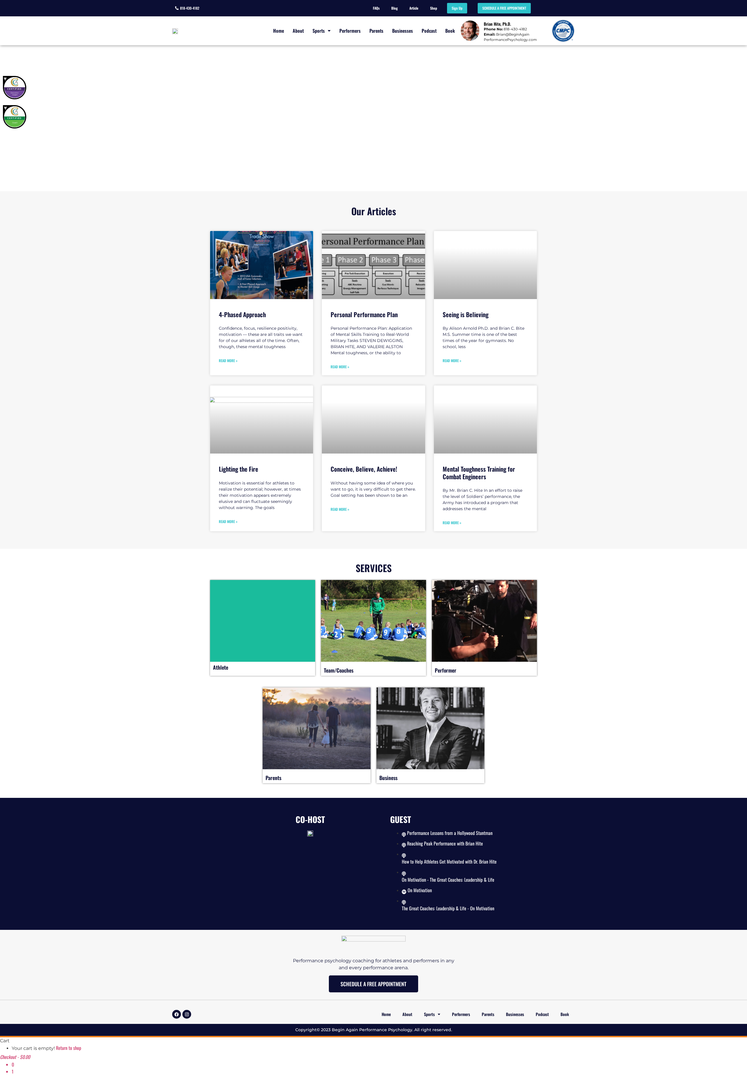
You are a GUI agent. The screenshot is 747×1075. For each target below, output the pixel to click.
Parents (376, 30)
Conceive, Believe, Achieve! (364, 468)
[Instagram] (186, 1014)
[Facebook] (176, 1014)
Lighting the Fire (238, 468)
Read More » (228, 360)
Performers (350, 30)
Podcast (429, 30)
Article (413, 8)
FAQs (376, 8)
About (298, 30)
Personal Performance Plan (364, 314)
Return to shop (68, 1047)
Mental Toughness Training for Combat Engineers (479, 472)
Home (278, 30)
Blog (394, 8)
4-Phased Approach (242, 314)
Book (450, 30)
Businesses (402, 30)
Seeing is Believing (465, 314)
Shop (433, 8)
